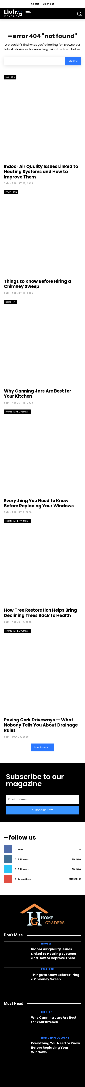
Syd (6, 183)
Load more (41, 747)
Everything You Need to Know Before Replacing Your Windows (39, 503)
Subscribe (75, 879)
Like (78, 849)
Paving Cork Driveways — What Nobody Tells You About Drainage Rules (41, 725)
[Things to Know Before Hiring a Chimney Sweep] (42, 232)
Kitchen (11, 301)
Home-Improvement (18, 411)
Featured (11, 192)
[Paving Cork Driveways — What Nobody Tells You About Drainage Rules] (42, 671)
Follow (76, 859)
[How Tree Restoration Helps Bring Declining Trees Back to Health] (42, 561)
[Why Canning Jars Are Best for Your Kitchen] (42, 342)
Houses (10, 77)
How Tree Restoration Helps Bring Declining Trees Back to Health (40, 612)
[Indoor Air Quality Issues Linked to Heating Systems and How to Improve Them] (42, 117)
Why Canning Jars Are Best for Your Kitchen (37, 393)
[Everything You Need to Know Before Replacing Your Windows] (42, 452)
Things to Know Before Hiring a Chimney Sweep (37, 284)
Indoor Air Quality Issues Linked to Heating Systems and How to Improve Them (41, 171)
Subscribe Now (42, 810)
